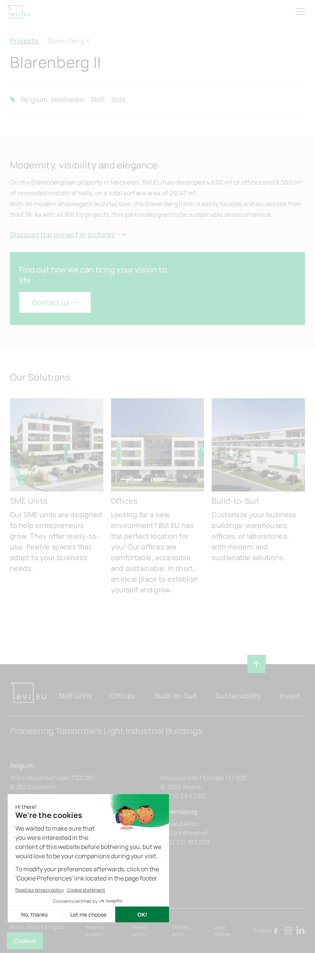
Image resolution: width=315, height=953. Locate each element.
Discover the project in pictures (62, 234)
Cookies (262, 930)
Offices (123, 695)
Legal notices (222, 930)
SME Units (75, 695)
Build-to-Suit (175, 695)
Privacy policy (140, 930)
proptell (94, 934)
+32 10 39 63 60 (183, 796)
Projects (24, 40)
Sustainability (238, 695)
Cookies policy (181, 930)
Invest (290, 695)
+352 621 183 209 (185, 842)
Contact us (51, 302)
